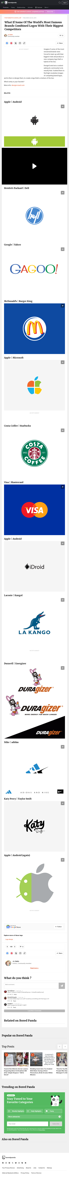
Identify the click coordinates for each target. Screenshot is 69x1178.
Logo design (9, 939)
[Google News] (25, 1163)
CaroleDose (10, 990)
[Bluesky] (16, 1163)
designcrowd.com (18, 85)
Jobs (34, 1168)
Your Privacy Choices (8, 1168)
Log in (65, 2)
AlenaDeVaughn (12, 997)
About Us (28, 1168)
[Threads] (19, 1163)
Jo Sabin (10, 34)
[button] (60, 1046)
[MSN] (22, 1163)
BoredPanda (11, 2)
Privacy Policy (25, 1173)
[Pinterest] (9, 1163)
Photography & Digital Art (12, 18)
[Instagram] (6, 1163)
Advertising (20, 1168)
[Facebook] (3, 1163)
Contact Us (41, 1168)
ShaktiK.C (10, 1003)
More (46, 7)
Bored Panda (9, 1157)
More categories (14, 1116)
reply (15, 994)
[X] (12, 1163)
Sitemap (49, 1168)
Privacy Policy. (42, 1129)
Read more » (34, 968)
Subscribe (56, 1124)
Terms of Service (36, 1173)
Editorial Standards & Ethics (10, 1173)
